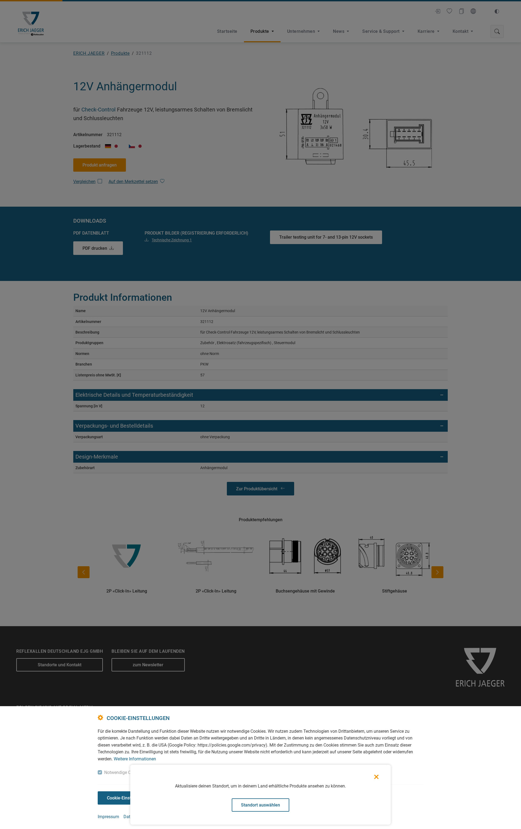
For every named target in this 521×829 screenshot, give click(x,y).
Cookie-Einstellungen (127, 798)
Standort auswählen (260, 805)
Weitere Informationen (135, 758)
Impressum (108, 816)
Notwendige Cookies (123, 772)
